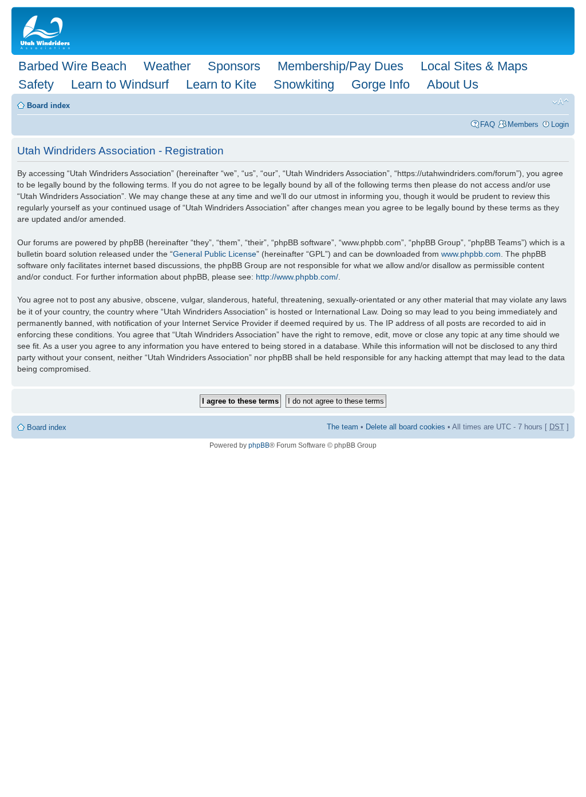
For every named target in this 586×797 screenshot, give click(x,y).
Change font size (560, 102)
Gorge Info (380, 84)
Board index (48, 105)
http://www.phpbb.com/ (297, 276)
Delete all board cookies (405, 427)
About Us (452, 84)
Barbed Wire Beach (72, 66)
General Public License (214, 253)
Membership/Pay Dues (340, 66)
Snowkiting (304, 84)
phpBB (259, 445)
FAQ (487, 124)
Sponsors (234, 66)
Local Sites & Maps (474, 66)
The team (342, 427)
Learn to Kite (221, 84)
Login (560, 124)
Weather (167, 66)
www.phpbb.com (471, 253)
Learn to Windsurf (120, 84)
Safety (36, 84)
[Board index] (47, 31)
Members (523, 124)
